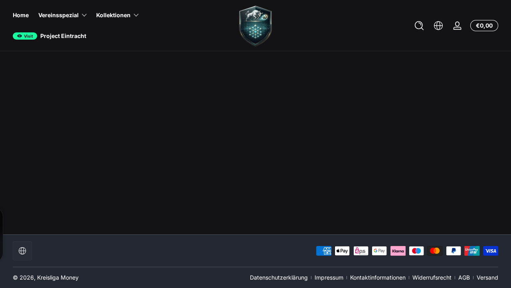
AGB (464, 277)
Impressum (329, 277)
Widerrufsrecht (432, 277)
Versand (487, 277)
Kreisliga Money (58, 277)
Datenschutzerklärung (279, 277)
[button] (419, 25)
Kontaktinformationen (378, 277)
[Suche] (419, 25)
